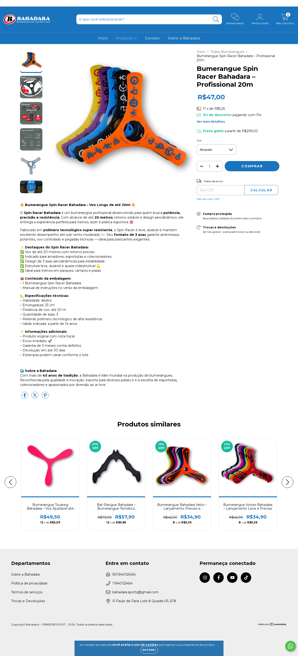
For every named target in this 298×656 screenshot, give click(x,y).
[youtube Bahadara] (21, 3)
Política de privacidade (29, 583)
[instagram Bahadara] (6, 3)
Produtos (125, 38)
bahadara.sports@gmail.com (135, 592)
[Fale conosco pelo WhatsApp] (290, 646)
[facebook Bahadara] (13, 3)
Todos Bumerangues (227, 52)
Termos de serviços (26, 592)
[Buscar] (215, 19)
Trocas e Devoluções (28, 601)
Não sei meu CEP (208, 199)
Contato (152, 38)
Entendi (149, 650)
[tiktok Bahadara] (28, 3)
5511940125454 (124, 574)
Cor (199, 140)
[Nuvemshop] (272, 625)
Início (103, 38)
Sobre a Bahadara (184, 38)
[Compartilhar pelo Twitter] (35, 397)
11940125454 (122, 583)
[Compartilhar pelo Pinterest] (45, 397)
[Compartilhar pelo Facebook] (25, 397)
